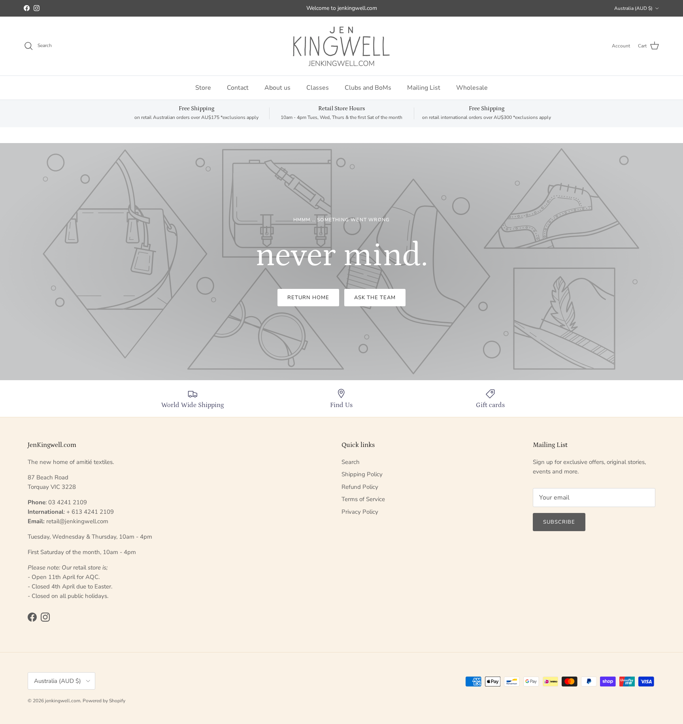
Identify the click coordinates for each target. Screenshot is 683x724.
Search (351, 462)
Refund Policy (360, 487)
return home (308, 297)
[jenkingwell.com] (341, 46)
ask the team (375, 297)
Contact (238, 87)
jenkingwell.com (62, 701)
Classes (317, 87)
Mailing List (423, 87)
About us (277, 87)
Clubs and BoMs (368, 87)
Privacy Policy (360, 512)
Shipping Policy (362, 474)
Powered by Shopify (104, 701)
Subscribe (559, 522)
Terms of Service (363, 499)
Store (203, 87)
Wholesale (472, 87)
